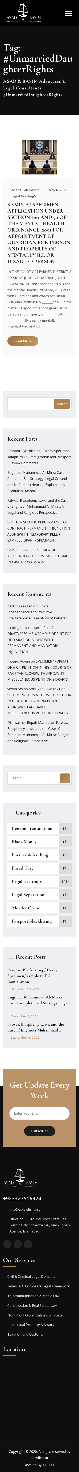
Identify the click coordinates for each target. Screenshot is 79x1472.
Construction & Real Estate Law (32, 1305)
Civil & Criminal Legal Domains (31, 1276)
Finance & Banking (30, 855)
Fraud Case (22, 868)
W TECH (49, 1465)
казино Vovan (18, 661)
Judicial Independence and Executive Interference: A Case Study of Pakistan (37, 612)
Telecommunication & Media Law (33, 1296)
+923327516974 (22, 1198)
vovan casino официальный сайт (33, 689)
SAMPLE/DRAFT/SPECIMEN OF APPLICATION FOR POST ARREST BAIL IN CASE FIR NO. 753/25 (37, 556)
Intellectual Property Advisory (30, 1324)
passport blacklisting (32, 921)
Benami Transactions (32, 828)
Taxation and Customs (25, 1334)
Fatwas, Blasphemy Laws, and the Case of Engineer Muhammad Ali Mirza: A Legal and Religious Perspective (37, 506)
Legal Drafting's (24, 196)
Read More (23, 341)
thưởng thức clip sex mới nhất (31, 627)
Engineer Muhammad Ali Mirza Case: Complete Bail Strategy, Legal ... (38, 1003)
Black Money (24, 841)
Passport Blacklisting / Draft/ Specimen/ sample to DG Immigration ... (32, 976)
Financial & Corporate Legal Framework (38, 1286)
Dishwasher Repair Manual (28, 722)
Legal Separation (28, 894)
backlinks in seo (19, 606)
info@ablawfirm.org (25, 1209)
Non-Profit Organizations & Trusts (34, 1315)
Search (62, 404)
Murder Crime (26, 908)
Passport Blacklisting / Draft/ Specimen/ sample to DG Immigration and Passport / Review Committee (39, 457)
